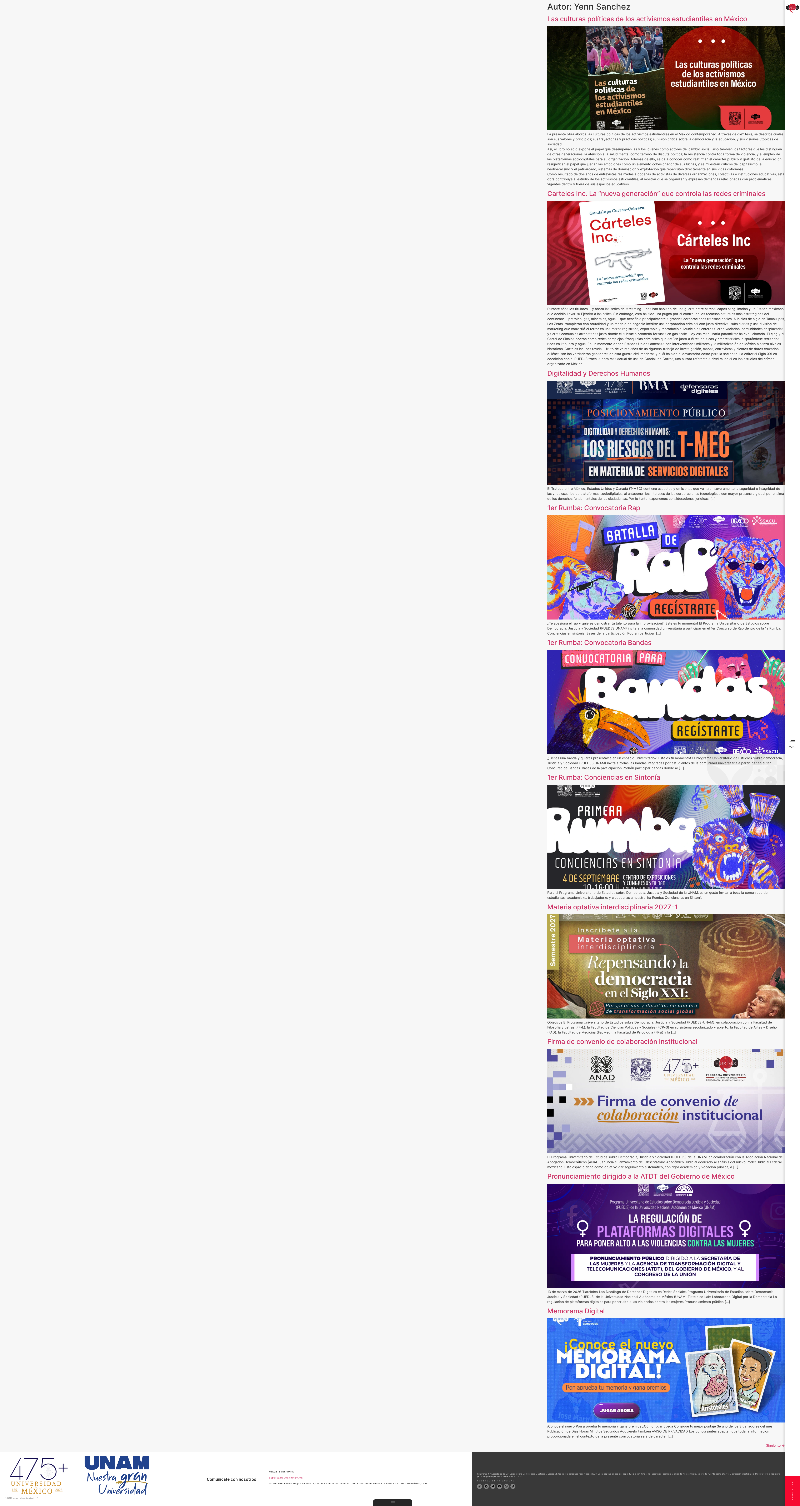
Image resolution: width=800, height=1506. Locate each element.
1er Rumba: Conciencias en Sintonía (603, 777)
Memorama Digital (576, 1311)
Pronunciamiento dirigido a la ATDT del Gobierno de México (641, 1176)
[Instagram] (506, 1486)
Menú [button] (792, 747)
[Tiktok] (512, 1486)
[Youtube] (499, 1486)
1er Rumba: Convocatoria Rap (593, 508)
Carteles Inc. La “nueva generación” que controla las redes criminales (656, 193)
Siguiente (775, 1445)
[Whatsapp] (479, 1486)
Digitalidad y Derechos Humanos (598, 373)
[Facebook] (486, 1486)
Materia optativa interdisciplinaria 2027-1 (612, 907)
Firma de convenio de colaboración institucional (622, 1041)
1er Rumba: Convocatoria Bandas (599, 642)
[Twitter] (492, 1486)
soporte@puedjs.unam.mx (285, 1477)
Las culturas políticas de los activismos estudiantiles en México (647, 19)
